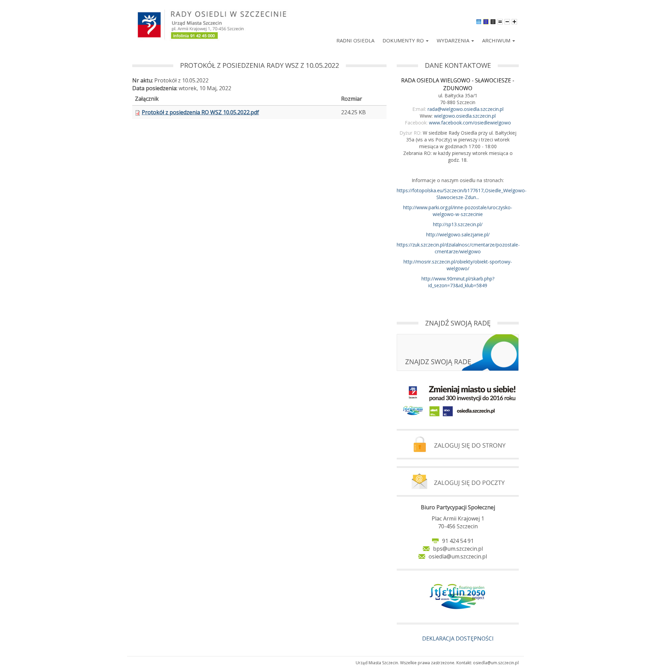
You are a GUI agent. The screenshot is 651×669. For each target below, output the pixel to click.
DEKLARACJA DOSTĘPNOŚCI (458, 638)
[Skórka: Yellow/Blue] (486, 21)
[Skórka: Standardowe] (478, 21)
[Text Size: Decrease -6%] (507, 21)
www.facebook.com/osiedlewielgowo (470, 122)
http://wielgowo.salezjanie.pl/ (458, 234)
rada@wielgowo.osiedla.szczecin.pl (466, 109)
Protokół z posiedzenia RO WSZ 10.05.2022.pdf (200, 112)
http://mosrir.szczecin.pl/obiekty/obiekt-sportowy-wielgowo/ (457, 265)
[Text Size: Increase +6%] (514, 21)
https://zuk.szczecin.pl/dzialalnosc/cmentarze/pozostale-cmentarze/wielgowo (458, 248)
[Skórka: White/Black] (493, 21)
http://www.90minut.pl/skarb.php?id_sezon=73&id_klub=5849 (457, 282)
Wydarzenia (454, 40)
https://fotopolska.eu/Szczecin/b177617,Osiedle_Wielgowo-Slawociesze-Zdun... (462, 193)
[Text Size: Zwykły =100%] (500, 21)
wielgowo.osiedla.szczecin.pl (465, 116)
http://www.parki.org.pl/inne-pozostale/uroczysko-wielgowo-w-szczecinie (457, 210)
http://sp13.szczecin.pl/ (457, 224)
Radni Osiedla (355, 40)
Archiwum (497, 40)
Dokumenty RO (403, 40)
